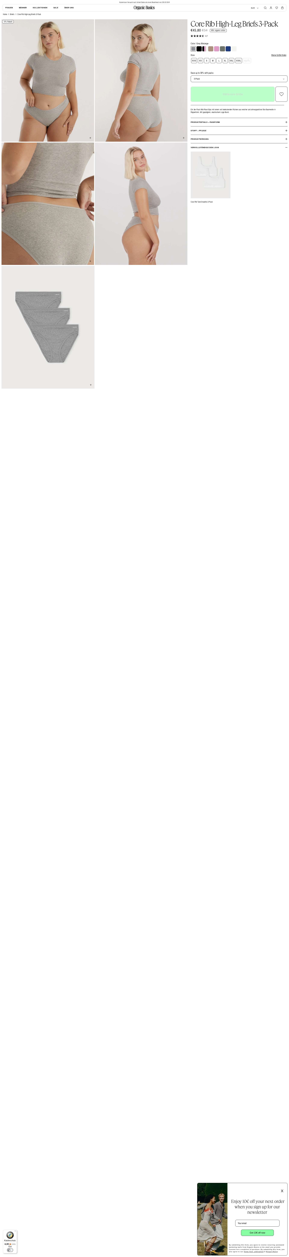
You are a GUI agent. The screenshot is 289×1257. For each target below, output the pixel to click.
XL (225, 60)
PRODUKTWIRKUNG (200, 139)
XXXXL (247, 60)
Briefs (12, 14)
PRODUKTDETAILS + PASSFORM (205, 122)
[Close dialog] (284, 1186)
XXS (194, 60)
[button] (265, 8)
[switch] (10, 1250)
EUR (253, 8)
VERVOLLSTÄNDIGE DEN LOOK (205, 147)
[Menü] (15, 1231)
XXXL (238, 60)
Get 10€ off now (257, 1232)
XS (200, 60)
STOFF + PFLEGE (198, 130)
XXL (231, 60)
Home (5, 14)
